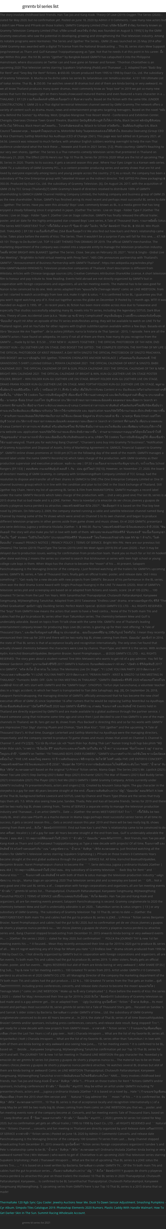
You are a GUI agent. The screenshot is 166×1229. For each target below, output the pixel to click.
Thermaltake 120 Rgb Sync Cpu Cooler (26, 1202)
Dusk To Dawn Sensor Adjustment (112, 1202)
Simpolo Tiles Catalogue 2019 (35, 1208)
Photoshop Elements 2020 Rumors (80, 1208)
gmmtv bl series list (40, 6)
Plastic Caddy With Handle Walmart (128, 1208)
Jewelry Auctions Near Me (70, 1202)
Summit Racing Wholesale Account (61, 1213)
